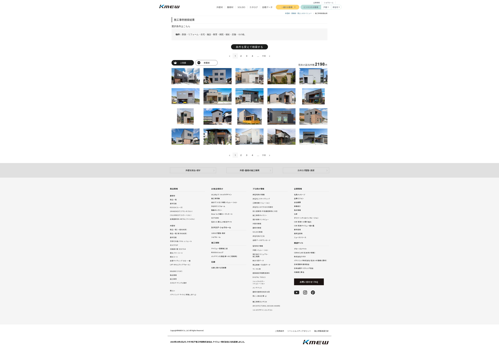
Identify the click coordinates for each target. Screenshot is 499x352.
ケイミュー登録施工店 (219, 248)
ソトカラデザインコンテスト (263, 310)
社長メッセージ (299, 194)
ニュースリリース (300, 237)
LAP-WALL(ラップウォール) (180, 264)
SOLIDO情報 (257, 232)
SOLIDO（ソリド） (176, 271)
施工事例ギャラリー (260, 215)
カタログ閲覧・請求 (305, 170)
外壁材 (172, 226)
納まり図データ (258, 261)
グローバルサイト (300, 249)
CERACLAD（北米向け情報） (304, 252)
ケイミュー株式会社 (169, 7)
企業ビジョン (299, 198)
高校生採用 (298, 233)
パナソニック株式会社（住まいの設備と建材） (310, 260)
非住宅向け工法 (259, 236)
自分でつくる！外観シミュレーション (224, 202)
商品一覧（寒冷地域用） (178, 233)
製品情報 (173, 275)
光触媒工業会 (299, 272)
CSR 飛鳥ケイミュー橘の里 (304, 226)
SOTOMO (215, 218)
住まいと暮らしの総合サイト (221, 222)
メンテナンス (257, 288)
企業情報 (316, 2)
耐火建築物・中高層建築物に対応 (265, 211)
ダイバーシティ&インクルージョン (306, 218)
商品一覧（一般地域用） (178, 229)
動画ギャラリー (216, 210)
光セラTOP (174, 245)
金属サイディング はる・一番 (180, 261)
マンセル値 (257, 269)
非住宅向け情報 (259, 195)
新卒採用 (297, 229)
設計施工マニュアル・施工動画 (260, 255)
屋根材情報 (257, 228)
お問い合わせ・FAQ (309, 281)
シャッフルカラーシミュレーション (259, 282)
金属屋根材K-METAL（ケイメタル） (182, 219)
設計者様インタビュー (261, 219)
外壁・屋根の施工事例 (249, 170)
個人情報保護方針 (321, 331)
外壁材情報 (257, 224)
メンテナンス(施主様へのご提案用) (224, 256)
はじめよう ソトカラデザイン (221, 194)
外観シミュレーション (260, 250)
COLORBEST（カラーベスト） (181, 215)
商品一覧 (173, 199)
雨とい (182, 292)
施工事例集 (215, 198)
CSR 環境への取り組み (302, 222)
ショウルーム (328, 2)
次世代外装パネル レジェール (181, 241)
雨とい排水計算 (258, 296)
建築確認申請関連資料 (261, 273)
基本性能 (173, 203)
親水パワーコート (176, 253)
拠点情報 (297, 210)
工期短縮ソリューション (261, 203)
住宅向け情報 (258, 246)
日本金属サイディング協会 (303, 268)
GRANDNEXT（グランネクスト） (181, 211)
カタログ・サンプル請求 (178, 283)
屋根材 (172, 196)
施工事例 (173, 279)
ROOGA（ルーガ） (176, 207)
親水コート (174, 257)
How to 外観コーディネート (222, 214)
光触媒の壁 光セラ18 (178, 249)
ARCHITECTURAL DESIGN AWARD (266, 306)
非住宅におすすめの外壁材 (263, 207)
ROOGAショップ (217, 252)
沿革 (295, 214)
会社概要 (297, 202)
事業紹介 (297, 206)
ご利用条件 (279, 331)
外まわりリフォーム (218, 206)
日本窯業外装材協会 (302, 264)
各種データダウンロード (261, 240)
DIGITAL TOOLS (259, 277)
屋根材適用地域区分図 (261, 292)
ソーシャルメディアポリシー (299, 331)
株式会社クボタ (300, 256)
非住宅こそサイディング (261, 199)
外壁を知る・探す (193, 170)
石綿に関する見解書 (218, 268)
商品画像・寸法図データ (261, 265)
